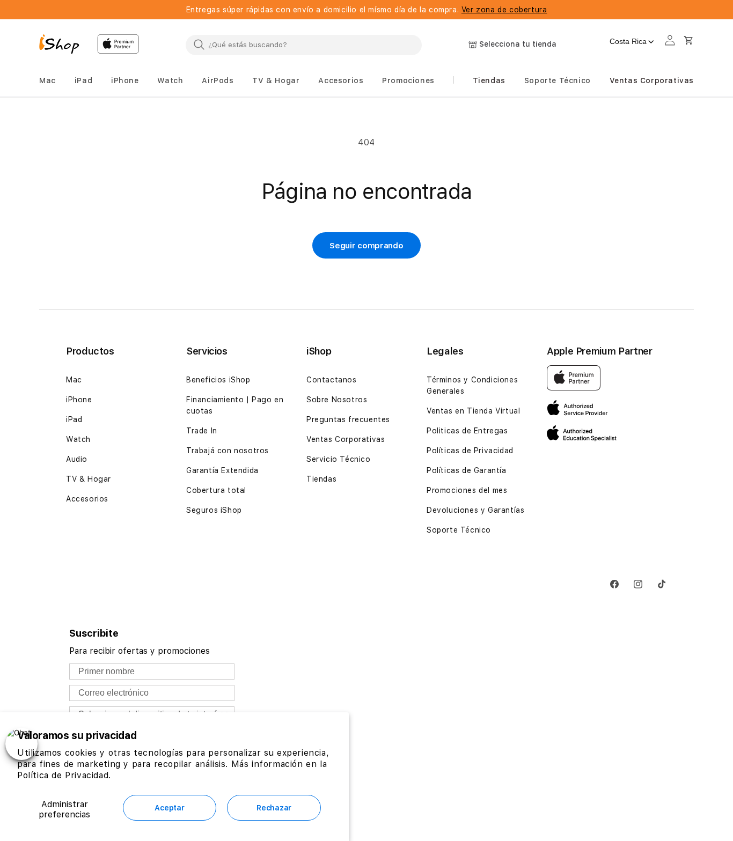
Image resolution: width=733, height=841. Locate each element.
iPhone (79, 399)
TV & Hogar (88, 479)
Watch (78, 439)
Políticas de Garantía (467, 470)
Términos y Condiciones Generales (472, 385)
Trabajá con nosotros (227, 450)
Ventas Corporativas (345, 439)
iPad (74, 419)
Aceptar (169, 807)
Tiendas (321, 479)
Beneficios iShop (218, 379)
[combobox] (304, 44)
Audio (76, 459)
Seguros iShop (214, 510)
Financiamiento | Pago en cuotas (234, 405)
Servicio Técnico (338, 459)
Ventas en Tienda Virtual (473, 411)
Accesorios (87, 499)
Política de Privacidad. (64, 775)
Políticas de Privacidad (470, 450)
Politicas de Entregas (467, 430)
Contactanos (331, 379)
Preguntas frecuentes (348, 419)
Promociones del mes (467, 490)
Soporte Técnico (459, 530)
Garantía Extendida (222, 470)
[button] (47, 80)
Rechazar (273, 807)
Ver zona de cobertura (504, 9)
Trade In (201, 430)
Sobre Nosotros (336, 399)
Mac (74, 379)
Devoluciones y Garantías (475, 510)
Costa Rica (628, 41)
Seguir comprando (366, 245)
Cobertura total (216, 490)
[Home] (64, 45)
